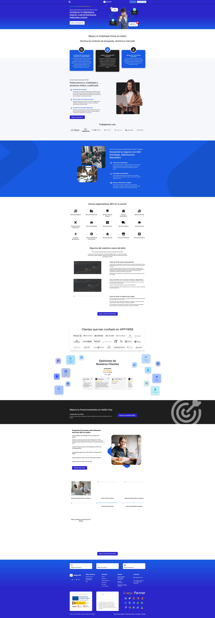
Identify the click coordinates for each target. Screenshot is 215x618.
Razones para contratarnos (89, 579)
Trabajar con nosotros (76, 567)
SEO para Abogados (75, 214)
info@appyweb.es (138, 577)
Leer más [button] (119, 388)
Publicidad (104, 582)
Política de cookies (129, 614)
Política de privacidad (119, 614)
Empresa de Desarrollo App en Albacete (81, 498)
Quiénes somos (89, 576)
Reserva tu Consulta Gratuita (127, 415)
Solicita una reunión (101, 567)
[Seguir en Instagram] (72, 580)
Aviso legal (137, 614)
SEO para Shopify (107, 237)
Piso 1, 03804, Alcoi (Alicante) (137, 582)
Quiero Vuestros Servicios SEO (107, 553)
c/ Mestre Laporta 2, (138, 580)
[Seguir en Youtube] (77, 580)
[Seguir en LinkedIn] (79, 580)
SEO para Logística (123, 226)
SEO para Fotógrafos (91, 226)
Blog (87, 581)
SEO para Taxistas (139, 214)
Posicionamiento (105, 580)
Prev (69, 130)
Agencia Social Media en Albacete (134, 506)
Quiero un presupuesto (77, 23)
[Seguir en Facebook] (74, 580)
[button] (132, 383)
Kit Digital (133, 1)
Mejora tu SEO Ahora (77, 117)
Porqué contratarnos (128, 567)
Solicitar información (79, 468)
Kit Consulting (141, 1)
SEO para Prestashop (123, 237)
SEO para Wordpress (139, 237)
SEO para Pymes (139, 226)
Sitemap (143, 614)
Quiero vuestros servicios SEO (107, 314)
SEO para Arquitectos (91, 214)
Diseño (103, 576)
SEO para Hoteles (107, 226)
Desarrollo (104, 578)
